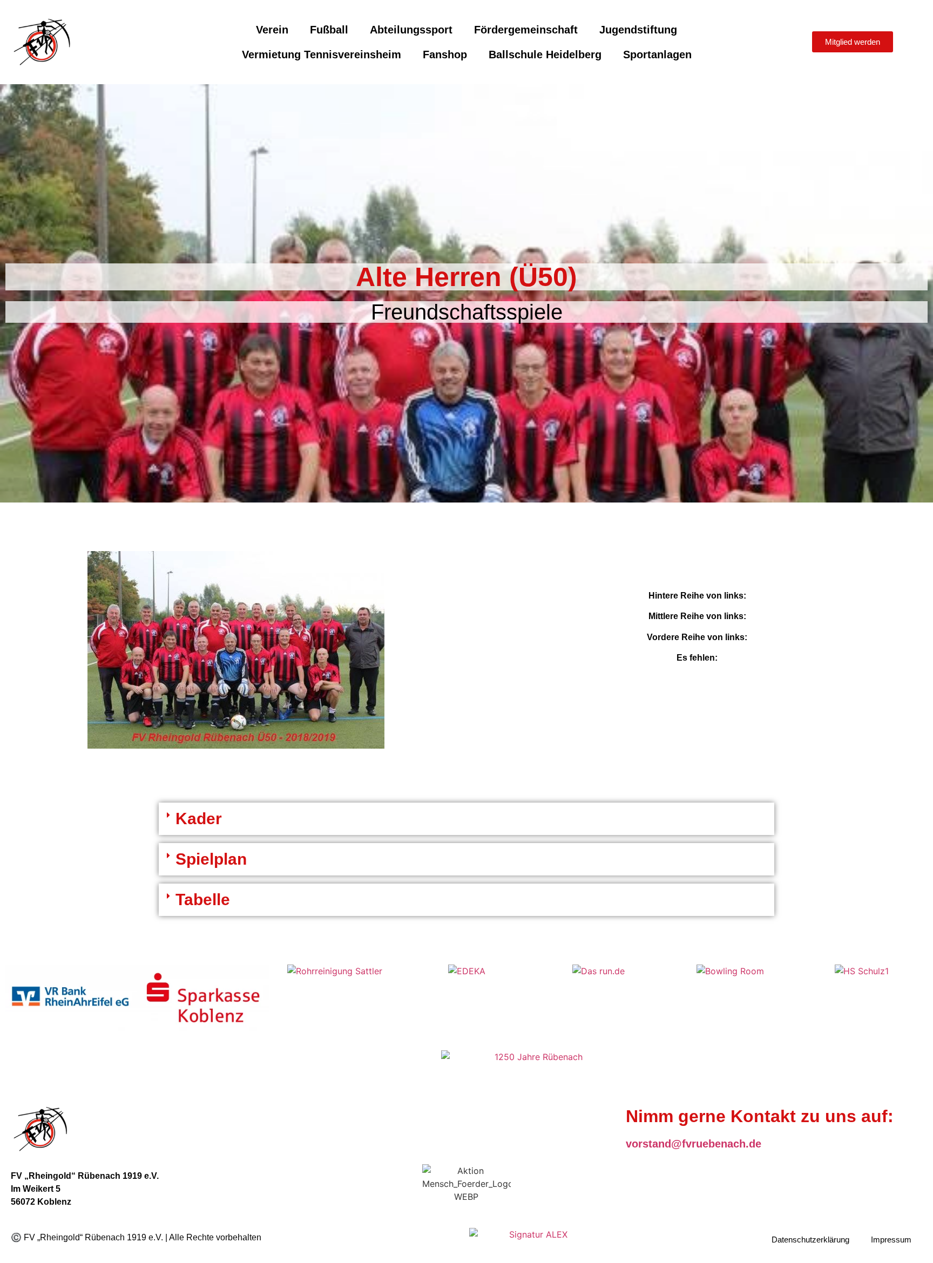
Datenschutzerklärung (810, 1239)
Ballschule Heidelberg (545, 54)
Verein (272, 30)
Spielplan (211, 859)
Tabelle (202, 899)
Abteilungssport (411, 30)
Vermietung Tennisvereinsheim (321, 54)
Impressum (891, 1239)
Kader (198, 818)
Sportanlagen (657, 54)
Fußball (329, 30)
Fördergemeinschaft (526, 30)
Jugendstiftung (638, 30)
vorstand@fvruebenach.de (693, 1144)
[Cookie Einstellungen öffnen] (24, 1249)
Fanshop (445, 54)
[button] (466, 819)
